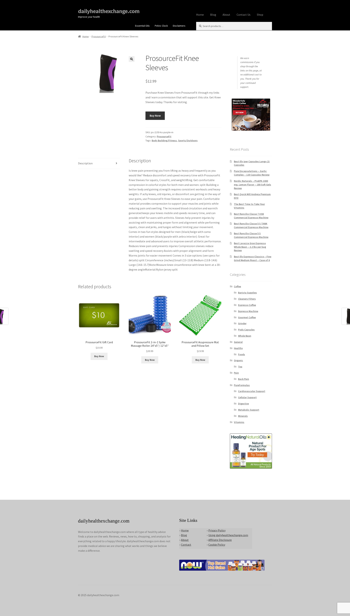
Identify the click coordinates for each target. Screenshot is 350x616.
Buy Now (155, 115)
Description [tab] (85, 163)
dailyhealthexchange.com (108, 11)
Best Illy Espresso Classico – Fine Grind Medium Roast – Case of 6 (252, 258)
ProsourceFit (99, 36)
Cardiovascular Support (251, 391)
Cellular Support (247, 397)
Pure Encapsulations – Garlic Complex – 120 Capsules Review (251, 172)
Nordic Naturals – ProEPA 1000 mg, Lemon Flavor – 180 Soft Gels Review (252, 184)
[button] (132, 59)
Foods (241, 354)
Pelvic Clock (161, 25)
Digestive (243, 403)
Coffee (237, 286)
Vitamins (239, 422)
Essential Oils (142, 25)
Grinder (242, 323)
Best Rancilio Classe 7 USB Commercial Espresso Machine (251, 215)
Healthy (238, 348)
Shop (260, 14)
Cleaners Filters (247, 298)
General (238, 342)
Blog (213, 14)
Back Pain (243, 379)
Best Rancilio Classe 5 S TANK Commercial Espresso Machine (251, 225)
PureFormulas (242, 385)
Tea (240, 366)
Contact (186, 544)
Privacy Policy (216, 530)
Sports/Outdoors (188, 140)
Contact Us (243, 14)
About (226, 14)
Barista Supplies (247, 292)
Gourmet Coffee (247, 317)
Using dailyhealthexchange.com (228, 535)
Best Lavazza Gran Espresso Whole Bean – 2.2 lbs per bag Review (250, 247)
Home (200, 14)
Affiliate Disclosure (220, 540)
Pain (236, 372)
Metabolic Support (248, 409)
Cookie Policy (216, 544)
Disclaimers (179, 25)
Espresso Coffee (247, 305)
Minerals (243, 416)
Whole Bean (244, 335)
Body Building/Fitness (164, 140)
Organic (238, 360)
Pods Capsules (246, 329)
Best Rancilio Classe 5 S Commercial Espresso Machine (251, 235)
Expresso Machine (248, 311)
